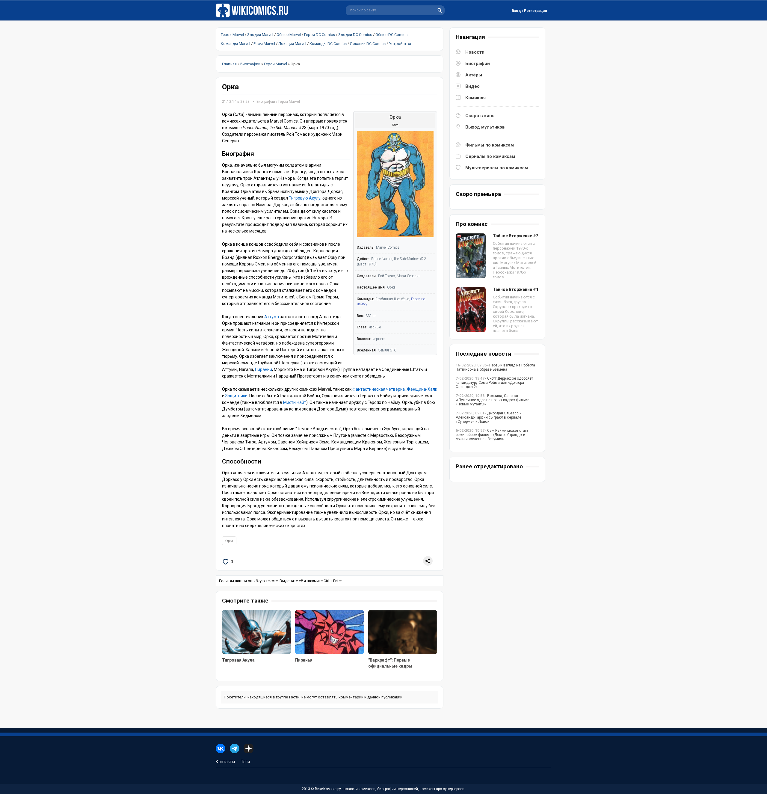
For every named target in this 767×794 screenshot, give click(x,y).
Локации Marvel (292, 43)
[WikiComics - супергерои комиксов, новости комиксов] (253, 10)
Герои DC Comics (319, 34)
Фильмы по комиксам (489, 145)
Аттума (271, 316)
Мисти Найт (294, 402)
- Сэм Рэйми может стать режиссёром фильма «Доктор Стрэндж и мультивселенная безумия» (492, 434)
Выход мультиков (485, 127)
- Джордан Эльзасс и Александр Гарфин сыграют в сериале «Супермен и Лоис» (489, 417)
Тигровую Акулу (305, 198)
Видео (472, 86)
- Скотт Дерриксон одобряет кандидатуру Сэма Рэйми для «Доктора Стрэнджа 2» (494, 382)
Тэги (245, 761)
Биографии (265, 101)
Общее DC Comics (391, 34)
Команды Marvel (235, 43)
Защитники (236, 395)
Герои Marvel (232, 34)
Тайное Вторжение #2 (515, 235)
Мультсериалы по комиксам (496, 167)
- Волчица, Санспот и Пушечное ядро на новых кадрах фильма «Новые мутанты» (492, 400)
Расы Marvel (264, 43)
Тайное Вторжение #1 (515, 289)
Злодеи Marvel (260, 34)
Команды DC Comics (328, 43)
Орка (229, 541)
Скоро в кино (480, 115)
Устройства (400, 43)
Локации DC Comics (368, 43)
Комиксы (475, 97)
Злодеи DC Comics (355, 34)
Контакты (225, 761)
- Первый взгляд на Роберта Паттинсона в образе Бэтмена (495, 367)
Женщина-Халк (422, 389)
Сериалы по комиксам (490, 156)
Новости (474, 52)
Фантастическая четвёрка (378, 389)
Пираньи (263, 369)
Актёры (473, 75)
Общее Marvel (289, 34)
